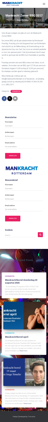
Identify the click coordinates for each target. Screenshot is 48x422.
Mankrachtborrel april (16, 336)
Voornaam (9, 122)
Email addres (10, 143)
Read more (23, 351)
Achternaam (9, 132)
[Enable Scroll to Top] (43, 417)
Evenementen (16, 91)
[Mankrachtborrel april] (24, 315)
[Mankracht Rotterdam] (13, 4)
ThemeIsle (31, 417)
